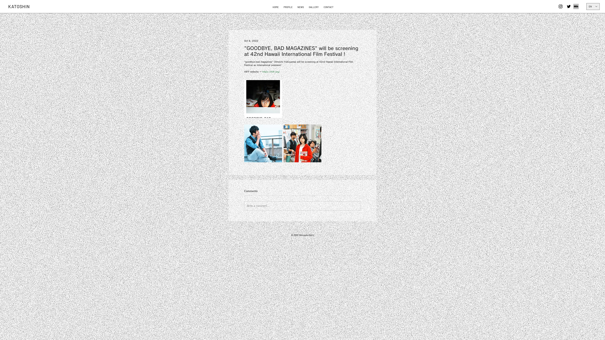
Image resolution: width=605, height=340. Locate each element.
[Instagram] (560, 6)
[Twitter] (568, 6)
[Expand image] (263, 99)
